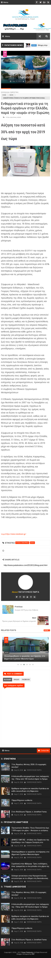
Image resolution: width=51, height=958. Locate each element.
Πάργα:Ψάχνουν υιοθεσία (22, 800)
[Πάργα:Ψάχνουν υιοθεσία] (5, 803)
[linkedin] (34, 596)
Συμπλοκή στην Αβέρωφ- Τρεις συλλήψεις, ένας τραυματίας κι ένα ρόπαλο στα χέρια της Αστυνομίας (30, 866)
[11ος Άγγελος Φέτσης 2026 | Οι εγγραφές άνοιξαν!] (5, 767)
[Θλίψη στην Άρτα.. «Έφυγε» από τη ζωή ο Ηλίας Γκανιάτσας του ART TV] (32, 45)
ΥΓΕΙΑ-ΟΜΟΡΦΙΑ (11, 117)
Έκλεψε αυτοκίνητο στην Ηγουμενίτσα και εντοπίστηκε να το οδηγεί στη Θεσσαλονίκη (30, 877)
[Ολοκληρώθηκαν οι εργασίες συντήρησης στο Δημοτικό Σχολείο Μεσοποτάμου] (5, 854)
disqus (16, 679)
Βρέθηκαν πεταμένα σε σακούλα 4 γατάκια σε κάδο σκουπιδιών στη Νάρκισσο (30, 789)
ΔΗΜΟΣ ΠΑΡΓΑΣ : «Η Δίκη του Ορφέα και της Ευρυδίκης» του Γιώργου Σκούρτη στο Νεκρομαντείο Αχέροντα (24, 659)
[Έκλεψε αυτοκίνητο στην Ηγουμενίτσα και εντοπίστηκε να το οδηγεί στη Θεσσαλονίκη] (5, 878)
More (46, 630)
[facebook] (20, 596)
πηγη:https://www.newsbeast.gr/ (13, 534)
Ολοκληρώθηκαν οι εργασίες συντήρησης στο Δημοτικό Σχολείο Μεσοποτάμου (30, 853)
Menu (5, 2)
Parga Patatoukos (27, 952)
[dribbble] (30, 596)
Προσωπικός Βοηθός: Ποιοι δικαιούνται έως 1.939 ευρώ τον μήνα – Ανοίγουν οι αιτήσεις (30, 829)
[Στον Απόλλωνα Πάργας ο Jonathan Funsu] (5, 814)
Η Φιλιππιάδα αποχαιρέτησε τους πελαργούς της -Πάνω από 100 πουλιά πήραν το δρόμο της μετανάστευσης (30, 779)
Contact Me (45, 750)
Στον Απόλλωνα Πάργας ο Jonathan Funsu (29, 812)
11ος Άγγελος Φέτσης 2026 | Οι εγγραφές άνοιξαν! (29, 765)
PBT (33, 954)
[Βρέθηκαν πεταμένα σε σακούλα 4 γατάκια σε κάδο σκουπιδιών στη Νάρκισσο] (5, 791)
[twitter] (16, 596)
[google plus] (23, 596)
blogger (7, 679)
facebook (26, 679)
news (38, 45)
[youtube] (27, 596)
